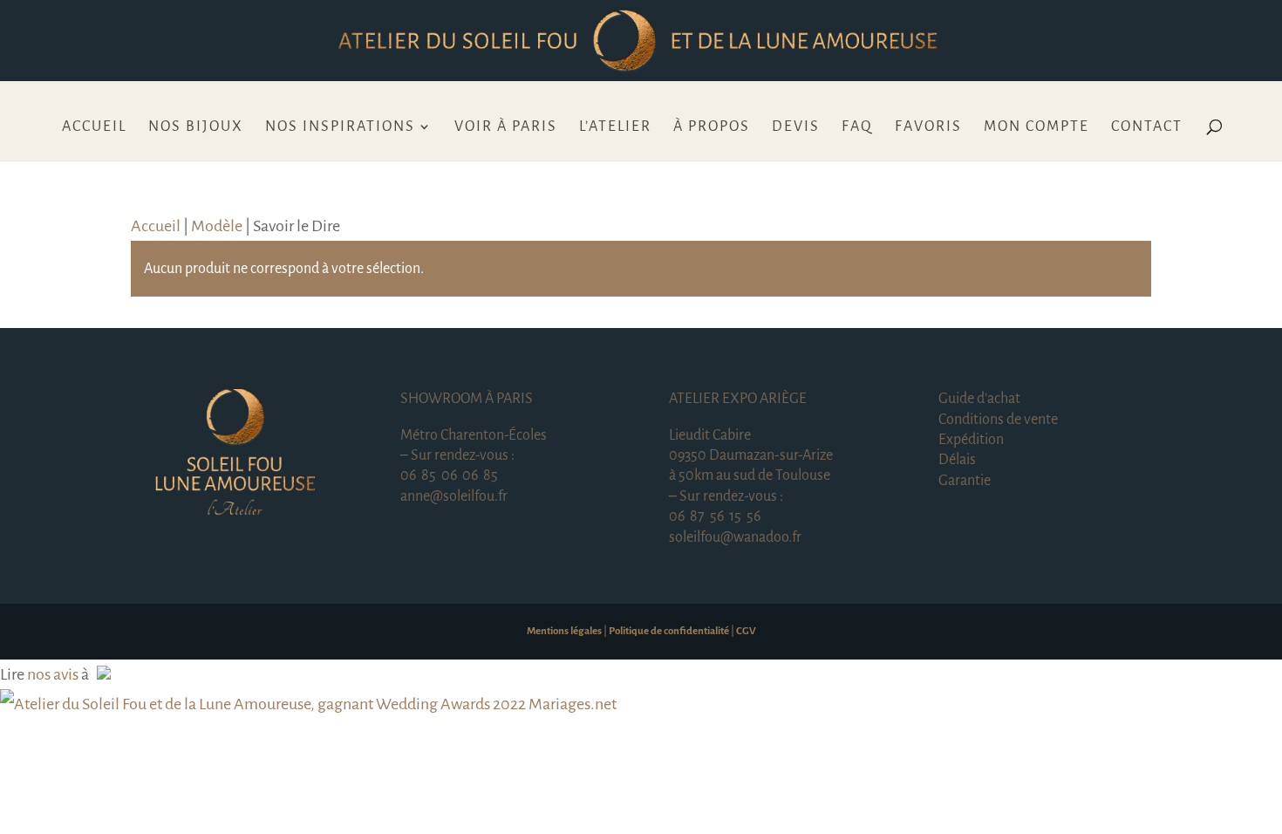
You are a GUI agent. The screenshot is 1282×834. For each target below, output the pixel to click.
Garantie (964, 481)
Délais (957, 460)
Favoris (928, 127)
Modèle (216, 226)
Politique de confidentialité (669, 631)
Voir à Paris (505, 127)
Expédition (971, 440)
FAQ (857, 127)
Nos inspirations (340, 127)
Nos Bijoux (195, 127)
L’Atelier (615, 127)
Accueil (94, 127)
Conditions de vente (998, 419)
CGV (746, 631)
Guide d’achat (979, 399)
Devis (796, 127)
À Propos (711, 127)
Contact (1147, 127)
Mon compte (1036, 127)
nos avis (52, 674)
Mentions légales (564, 631)
